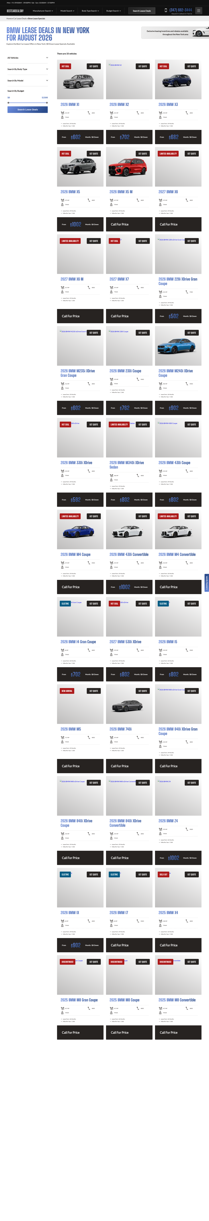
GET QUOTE (94, 66)
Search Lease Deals (142, 10)
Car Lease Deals (20, 18)
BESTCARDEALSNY (15, 11)
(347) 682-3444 (181, 10)
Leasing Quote (207, 583)
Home (9, 18)
